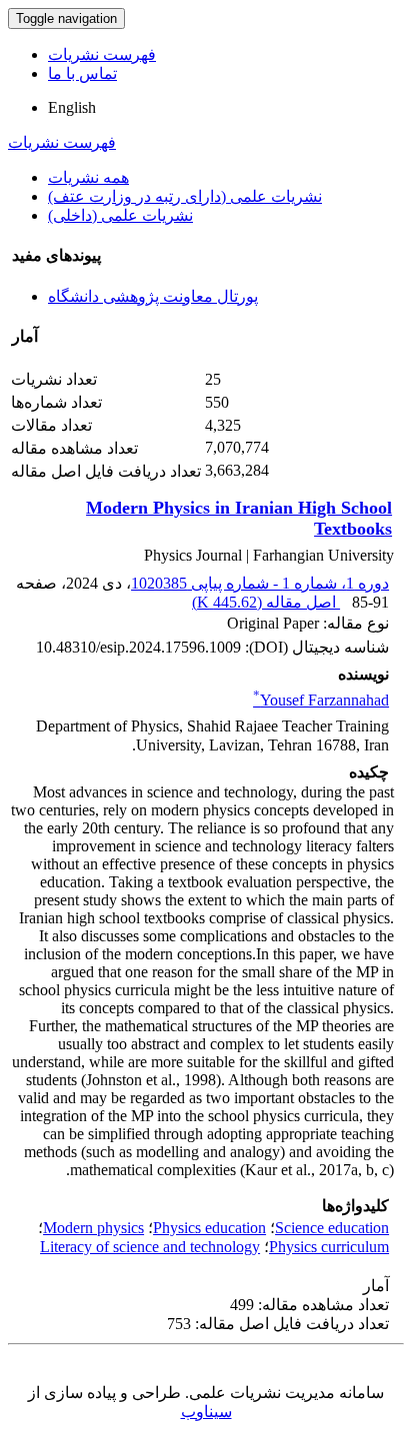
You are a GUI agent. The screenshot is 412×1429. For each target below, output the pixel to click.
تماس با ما (82, 73)
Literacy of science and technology (150, 1246)
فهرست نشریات (102, 54)
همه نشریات (88, 177)
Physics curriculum (329, 1246)
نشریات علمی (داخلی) (120, 215)
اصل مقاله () (266, 602)
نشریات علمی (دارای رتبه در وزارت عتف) (185, 196)
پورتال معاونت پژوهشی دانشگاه (153, 296)
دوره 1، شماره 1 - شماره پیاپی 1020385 (260, 583)
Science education (332, 1227)
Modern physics (93, 1227)
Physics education (209, 1227)
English (72, 107)
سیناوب (206, 1411)
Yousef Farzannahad (321, 700)
